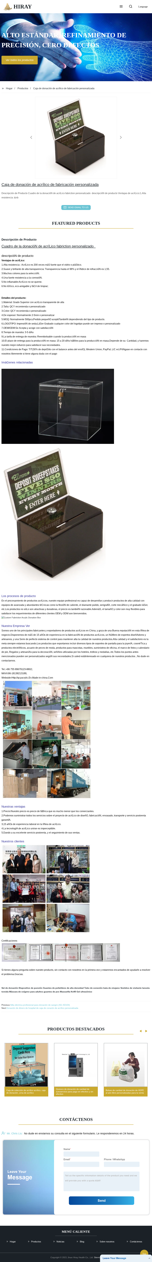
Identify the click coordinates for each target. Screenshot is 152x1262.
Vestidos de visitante (131, 988)
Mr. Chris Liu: (15, 1133)
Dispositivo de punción (30, 988)
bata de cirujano (111, 988)
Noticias (60, 1241)
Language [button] (143, 6)
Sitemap (98, 1257)
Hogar (9, 88)
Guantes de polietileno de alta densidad (63, 988)
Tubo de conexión (93, 988)
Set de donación (9, 988)
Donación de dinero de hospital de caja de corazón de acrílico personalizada (42, 1008)
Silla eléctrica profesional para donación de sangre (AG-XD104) (40, 1005)
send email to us (78, 207)
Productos (23, 88)
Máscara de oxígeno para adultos (26, 991)
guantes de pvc (51, 991)
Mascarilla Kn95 (68, 991)
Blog (82, 1241)
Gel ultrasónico (84, 991)
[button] (121, 7)
